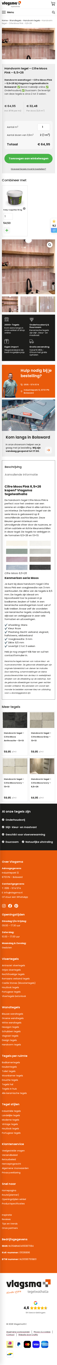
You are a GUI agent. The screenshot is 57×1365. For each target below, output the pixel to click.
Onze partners (10, 1228)
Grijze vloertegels (11, 969)
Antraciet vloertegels (13, 965)
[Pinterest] (16, 906)
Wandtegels (15, 20)
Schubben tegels (11, 1031)
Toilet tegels (9, 1071)
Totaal (12, 144)
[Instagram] (4, 906)
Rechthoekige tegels (13, 974)
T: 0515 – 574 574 (11, 888)
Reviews (6, 1219)
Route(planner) (10, 1194)
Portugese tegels (11, 991)
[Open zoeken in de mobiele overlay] (53, 12)
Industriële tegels (11, 1111)
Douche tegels (10, 1080)
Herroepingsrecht (11, 1163)
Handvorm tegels (31, 20)
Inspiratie (7, 1214)
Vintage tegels (10, 1124)
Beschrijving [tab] (13, 467)
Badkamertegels (11, 1062)
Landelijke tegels (11, 1115)
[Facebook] (10, 906)
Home (5, 20)
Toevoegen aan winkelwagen (28, 158)
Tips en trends (10, 1223)
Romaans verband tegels (16, 978)
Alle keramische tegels (14, 1093)
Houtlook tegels (10, 987)
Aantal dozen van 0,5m (20, 135)
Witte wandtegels (11, 1022)
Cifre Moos (34, 500)
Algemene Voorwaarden (15, 1168)
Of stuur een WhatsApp (15, 897)
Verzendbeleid (10, 1155)
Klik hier (32, 651)
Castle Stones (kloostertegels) (19, 983)
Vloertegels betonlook (14, 996)
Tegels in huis (9, 1088)
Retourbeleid (9, 1159)
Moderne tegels (10, 1119)
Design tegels (9, 1040)
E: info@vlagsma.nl (12, 892)
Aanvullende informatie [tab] (21, 474)
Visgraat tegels (10, 1035)
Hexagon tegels (10, 1027)
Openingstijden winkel (14, 1199)
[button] (8, 12)
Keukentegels (9, 1066)
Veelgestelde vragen (13, 1150)
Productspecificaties (13, 1203)
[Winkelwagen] (53, 4)
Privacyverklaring (11, 1172)
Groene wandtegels (13, 1018)
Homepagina (9, 1190)
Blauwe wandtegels (12, 1013)
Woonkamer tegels (12, 1075)
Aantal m (12, 127)
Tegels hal (7, 1084)
